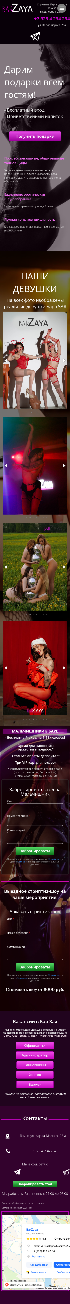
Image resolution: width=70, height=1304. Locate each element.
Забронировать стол (35, 1184)
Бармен (35, 1084)
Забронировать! (35, 850)
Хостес (35, 1075)
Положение (54, 859)
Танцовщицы (35, 1065)
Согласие (22, 861)
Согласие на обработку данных (17, 1207)
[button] (6, 360)
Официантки (35, 1045)
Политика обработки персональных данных (23, 1203)
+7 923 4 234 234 (52, 18)
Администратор (35, 1055)
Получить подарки (35, 136)
